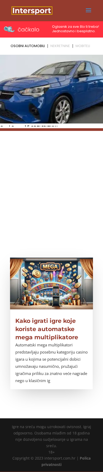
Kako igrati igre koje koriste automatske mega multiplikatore (46, 329)
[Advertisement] (51, 182)
